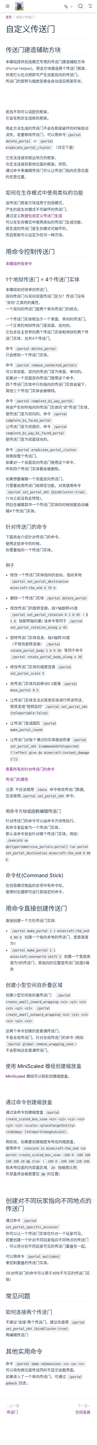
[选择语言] (68, 6)
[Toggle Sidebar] (8, 6)
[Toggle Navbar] (90, 6)
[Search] (80, 6)
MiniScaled (15, 1076)
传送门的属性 (17, 779)
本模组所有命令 (19, 263)
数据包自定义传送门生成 (41, 215)
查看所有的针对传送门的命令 (30, 769)
